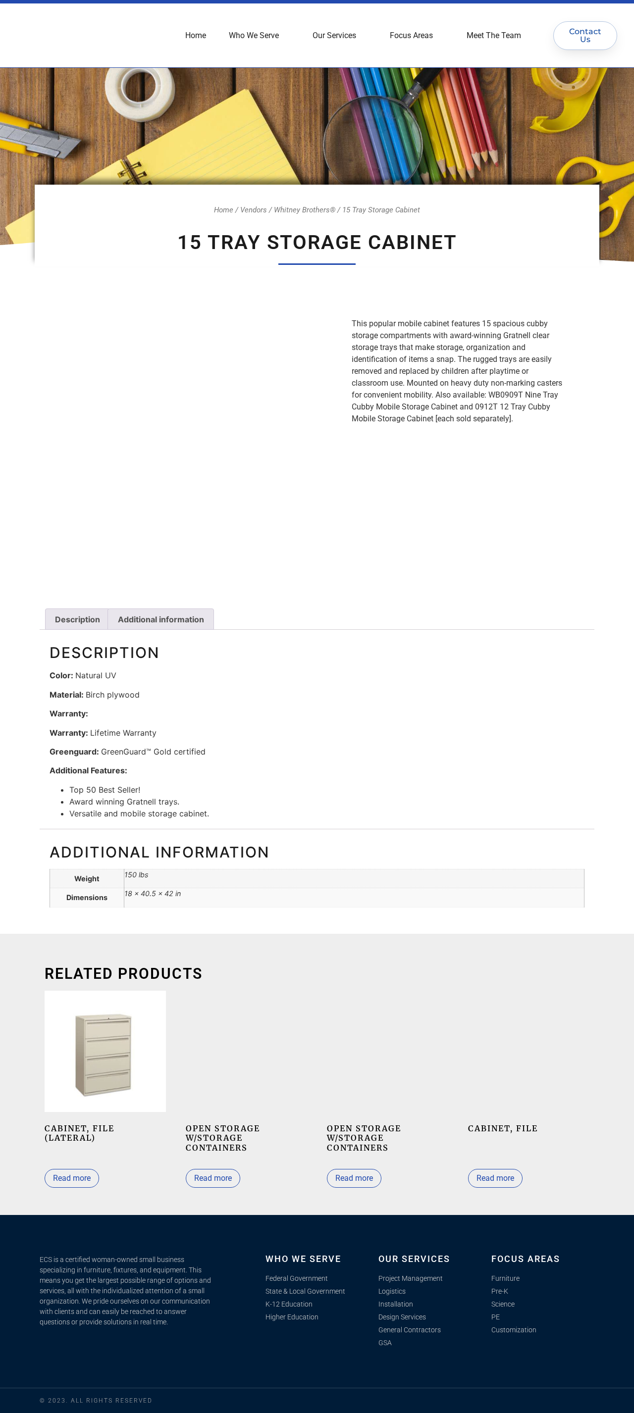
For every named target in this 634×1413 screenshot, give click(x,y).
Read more (72, 1178)
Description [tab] (77, 619)
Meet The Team (494, 35)
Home (195, 35)
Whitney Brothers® (304, 209)
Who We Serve (254, 35)
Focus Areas (411, 35)
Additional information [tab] (161, 619)
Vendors (253, 209)
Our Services (334, 35)
